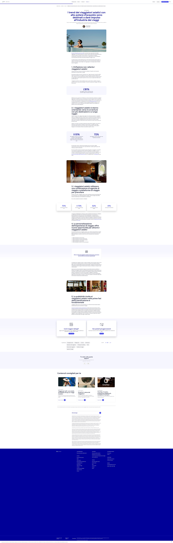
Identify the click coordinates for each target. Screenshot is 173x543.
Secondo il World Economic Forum (77, 53)
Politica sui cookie (67, 538)
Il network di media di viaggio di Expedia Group (79, 307)
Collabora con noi (164, 1)
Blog (92, 464)
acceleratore (96, 154)
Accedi (158, 1)
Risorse (87, 1)
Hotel (88, 344)
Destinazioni (87, 342)
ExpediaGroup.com (112, 464)
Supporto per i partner (110, 458)
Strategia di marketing (81, 344)
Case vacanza (79, 460)
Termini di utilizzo (110, 460)
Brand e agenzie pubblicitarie (81, 461)
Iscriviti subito (101, 333)
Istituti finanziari (79, 469)
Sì (84, 363)
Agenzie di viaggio (70, 349)
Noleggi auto (77, 342)
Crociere (82, 342)
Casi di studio (94, 465)
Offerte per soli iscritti (92, 101)
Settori (78, 1)
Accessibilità (74, 538)
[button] (65, 400)
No (88, 363)
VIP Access (78, 220)
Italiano (154, 1)
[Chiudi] (172, 542)
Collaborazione (74, 1)
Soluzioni (82, 1)
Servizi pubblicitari (95, 457)
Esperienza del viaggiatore (71, 344)
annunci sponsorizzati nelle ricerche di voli (78, 154)
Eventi (93, 468)
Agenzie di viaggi (79, 465)
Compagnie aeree (70, 342)
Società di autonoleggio (80, 468)
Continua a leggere (71, 333)
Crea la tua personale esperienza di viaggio (98, 455)
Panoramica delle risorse (96, 461)
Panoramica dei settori (80, 457)
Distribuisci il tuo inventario (96, 454)
